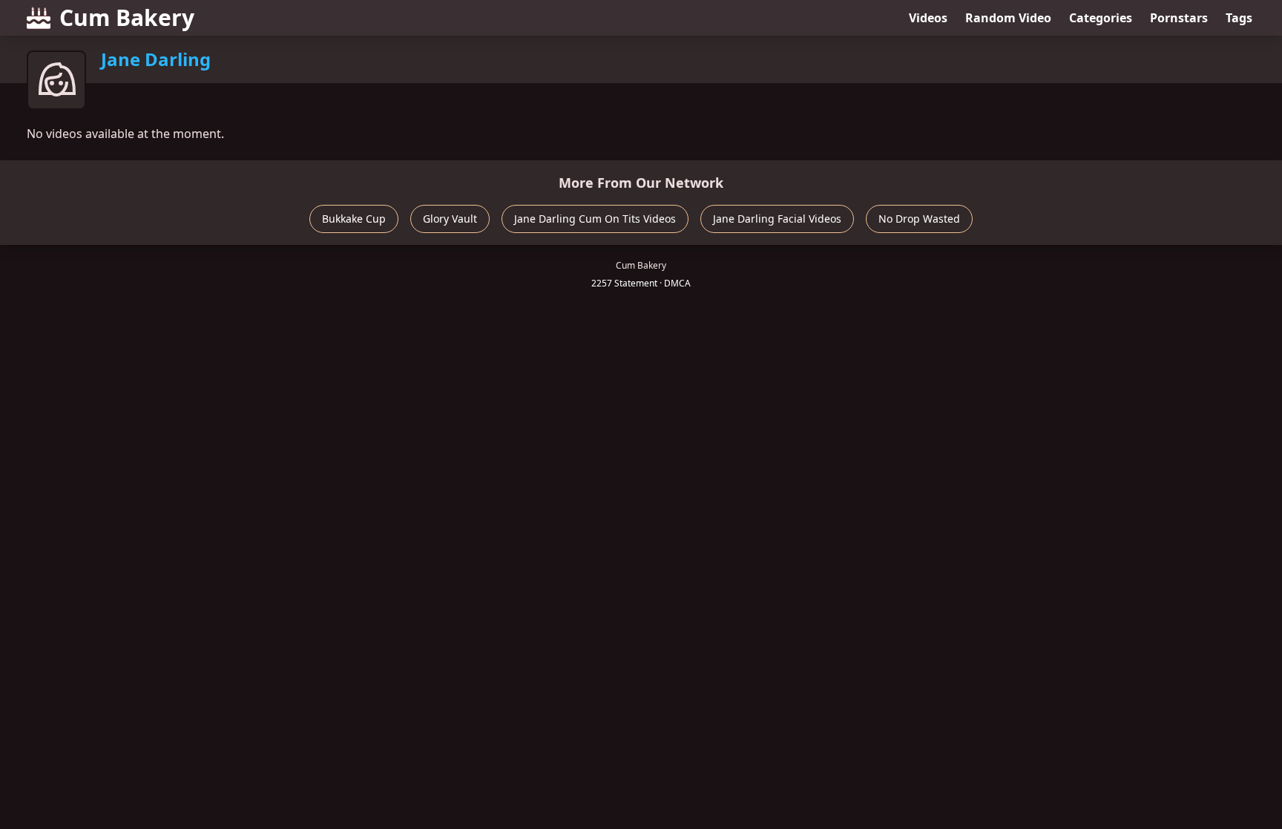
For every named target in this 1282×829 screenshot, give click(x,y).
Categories (1100, 18)
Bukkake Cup (354, 219)
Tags (1239, 18)
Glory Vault (450, 219)
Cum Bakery (126, 17)
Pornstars (1179, 18)
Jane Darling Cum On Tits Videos (595, 219)
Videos (928, 18)
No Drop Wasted (919, 219)
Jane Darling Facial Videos (777, 219)
